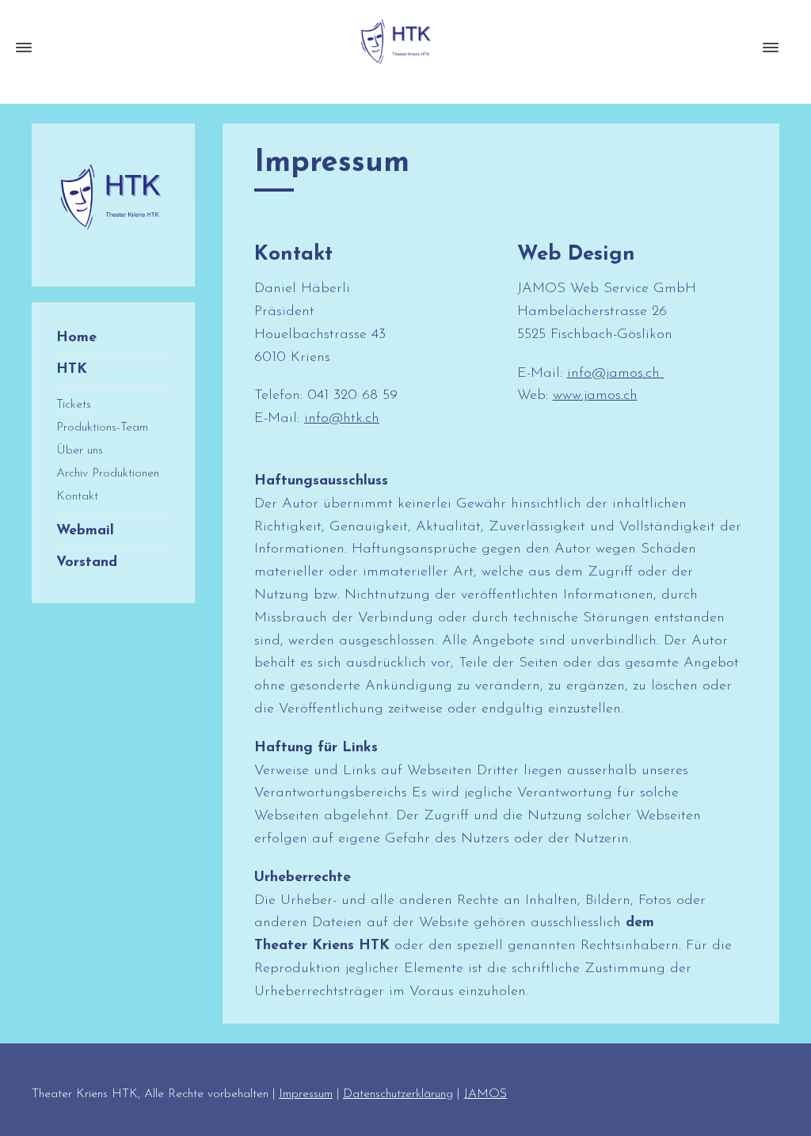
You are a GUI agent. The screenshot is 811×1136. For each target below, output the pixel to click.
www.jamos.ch (595, 396)
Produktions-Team (102, 427)
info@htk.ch (341, 419)
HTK (71, 370)
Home (76, 338)
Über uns (79, 450)
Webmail (85, 531)
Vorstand (86, 563)
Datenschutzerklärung (398, 1094)
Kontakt (77, 496)
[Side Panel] (767, 47)
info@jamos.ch (615, 374)
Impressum (306, 1094)
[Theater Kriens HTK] (397, 47)
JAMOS (485, 1094)
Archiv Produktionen (107, 473)
